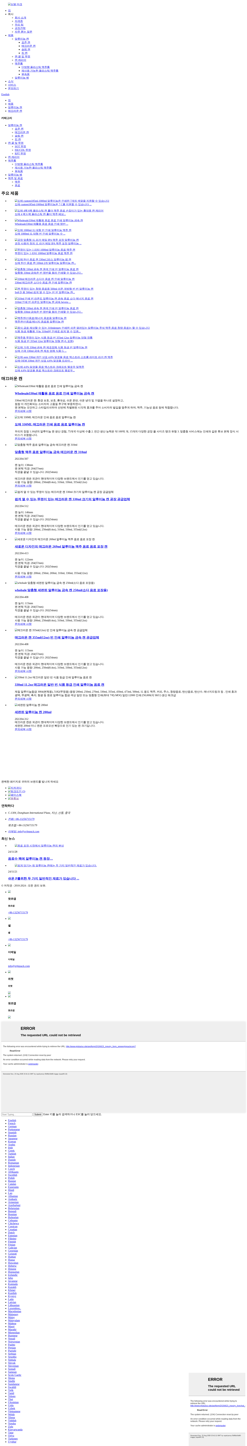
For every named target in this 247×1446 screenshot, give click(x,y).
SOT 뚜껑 (20, 146)
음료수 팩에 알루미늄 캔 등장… (30, 858)
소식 (10, 81)
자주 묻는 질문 (23, 31)
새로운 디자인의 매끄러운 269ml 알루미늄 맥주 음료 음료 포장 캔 (61, 546)
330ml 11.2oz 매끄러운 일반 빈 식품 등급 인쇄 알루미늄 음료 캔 (59, 684)
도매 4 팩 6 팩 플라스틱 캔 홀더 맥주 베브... (40, 214)
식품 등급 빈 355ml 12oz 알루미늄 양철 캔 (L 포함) (44, 341)
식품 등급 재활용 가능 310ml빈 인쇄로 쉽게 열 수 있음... (48, 331)
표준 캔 (26, 42)
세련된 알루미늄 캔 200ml (33, 712)
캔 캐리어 (20, 60)
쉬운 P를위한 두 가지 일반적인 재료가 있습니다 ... (43, 878)
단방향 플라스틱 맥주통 (36, 67)
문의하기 (13, 88)
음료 (17, 185)
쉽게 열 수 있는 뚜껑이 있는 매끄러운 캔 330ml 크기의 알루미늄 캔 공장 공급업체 (72, 499)
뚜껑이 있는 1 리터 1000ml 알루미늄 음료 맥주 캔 (44, 253)
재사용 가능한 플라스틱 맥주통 (40, 70)
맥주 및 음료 (15, 178)
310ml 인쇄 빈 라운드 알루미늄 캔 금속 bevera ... (43, 302)
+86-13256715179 (18, 912)
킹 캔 (25, 53)
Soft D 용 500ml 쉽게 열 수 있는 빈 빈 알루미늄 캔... (45, 292)
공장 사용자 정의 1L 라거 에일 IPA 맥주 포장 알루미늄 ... (48, 243)
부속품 (26, 74)
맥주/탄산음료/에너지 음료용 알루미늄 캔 (39, 321)
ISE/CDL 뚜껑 (23, 150)
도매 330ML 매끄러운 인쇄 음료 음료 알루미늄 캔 (50, 424)
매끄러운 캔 (29, 45)
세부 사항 (26, 411)
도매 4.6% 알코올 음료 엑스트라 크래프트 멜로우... (45, 370)
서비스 (12, 84)
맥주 (17, 181)
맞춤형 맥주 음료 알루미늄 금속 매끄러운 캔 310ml (51, 452)
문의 (17, 411)
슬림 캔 (26, 49)
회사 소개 (20, 17)
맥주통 (19, 63)
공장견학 (20, 28)
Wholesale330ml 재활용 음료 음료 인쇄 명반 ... (41, 224)
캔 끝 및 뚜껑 (22, 56)
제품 (10, 35)
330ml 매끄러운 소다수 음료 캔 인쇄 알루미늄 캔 (43, 282)
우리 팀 (19, 24)
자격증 (19, 21)
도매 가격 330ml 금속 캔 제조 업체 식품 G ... (41, 350)
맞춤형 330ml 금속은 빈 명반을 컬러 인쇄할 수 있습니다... (49, 272)
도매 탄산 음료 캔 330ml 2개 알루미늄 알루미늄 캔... (45, 263)
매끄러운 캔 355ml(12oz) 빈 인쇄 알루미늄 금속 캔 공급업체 (57, 637)
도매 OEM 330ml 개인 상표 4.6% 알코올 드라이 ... (44, 360)
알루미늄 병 (22, 77)
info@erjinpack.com (19, 966)
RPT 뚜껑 (20, 153)
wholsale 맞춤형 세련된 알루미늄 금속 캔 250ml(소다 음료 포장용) (61, 590)
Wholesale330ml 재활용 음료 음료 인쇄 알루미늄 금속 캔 (54, 393)
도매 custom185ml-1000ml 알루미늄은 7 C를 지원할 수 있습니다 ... (53, 204)
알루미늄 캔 (22, 38)
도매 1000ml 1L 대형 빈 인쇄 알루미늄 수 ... (40, 233)
